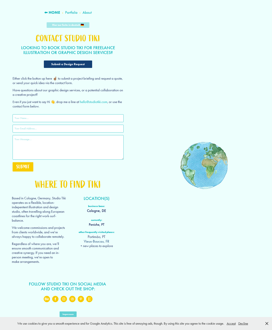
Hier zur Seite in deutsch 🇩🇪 (68, 25)
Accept (231, 323)
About (87, 12)
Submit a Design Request (68, 64)
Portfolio (71, 12)
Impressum (68, 314)
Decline (243, 323)
